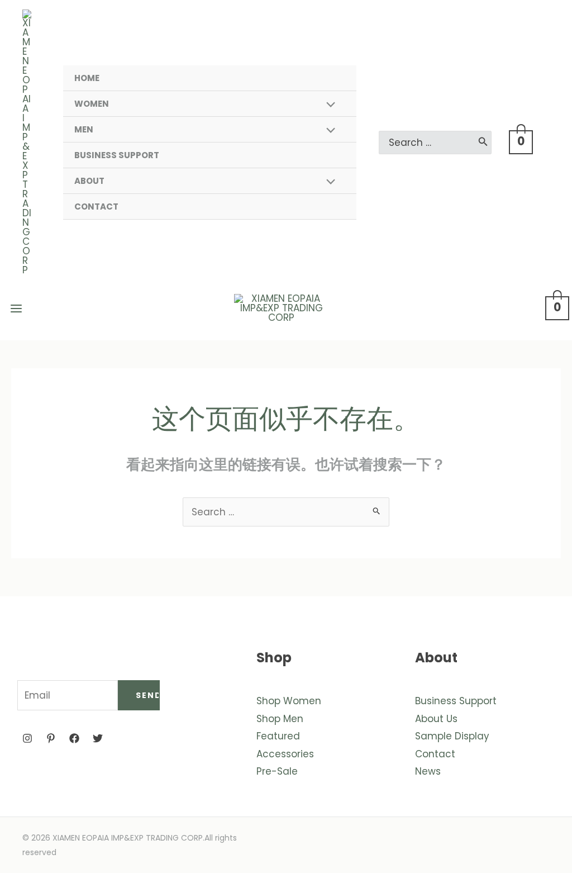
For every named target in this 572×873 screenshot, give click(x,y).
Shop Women (288, 701)
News (428, 771)
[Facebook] (74, 738)
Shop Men (279, 718)
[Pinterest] (51, 738)
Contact (435, 754)
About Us (436, 718)
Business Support (456, 701)
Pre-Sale (277, 771)
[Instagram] (27, 738)
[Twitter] (98, 738)
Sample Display (452, 736)
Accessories (285, 754)
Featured (278, 736)
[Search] (483, 142)
